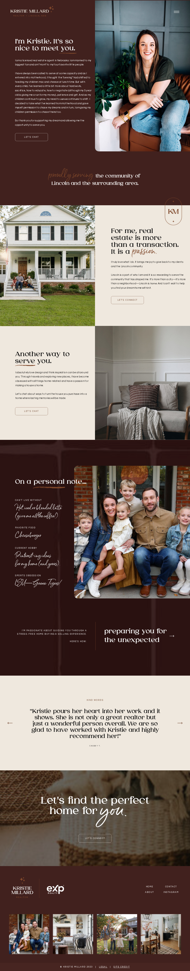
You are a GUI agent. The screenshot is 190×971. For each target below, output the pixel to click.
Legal (103, 967)
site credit (122, 967)
